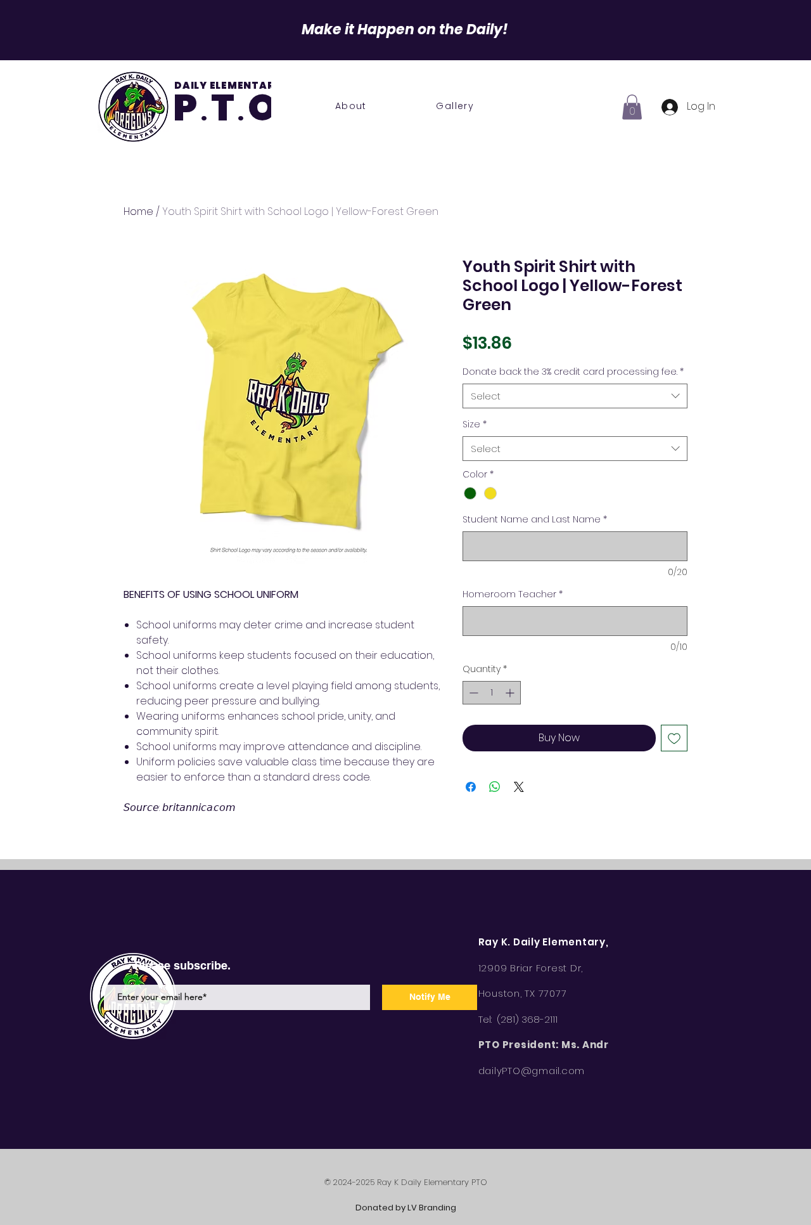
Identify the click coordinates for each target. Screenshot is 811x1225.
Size (475, 424)
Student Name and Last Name (535, 520)
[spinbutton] (491, 693)
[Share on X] (519, 786)
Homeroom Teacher (513, 594)
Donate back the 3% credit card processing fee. (573, 372)
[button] (632, 106)
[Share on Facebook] (470, 786)
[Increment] (511, 693)
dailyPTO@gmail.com (531, 1070)
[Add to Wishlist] (674, 738)
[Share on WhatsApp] (494, 786)
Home (138, 211)
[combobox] (575, 396)
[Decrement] (472, 693)
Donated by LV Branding (405, 1208)
